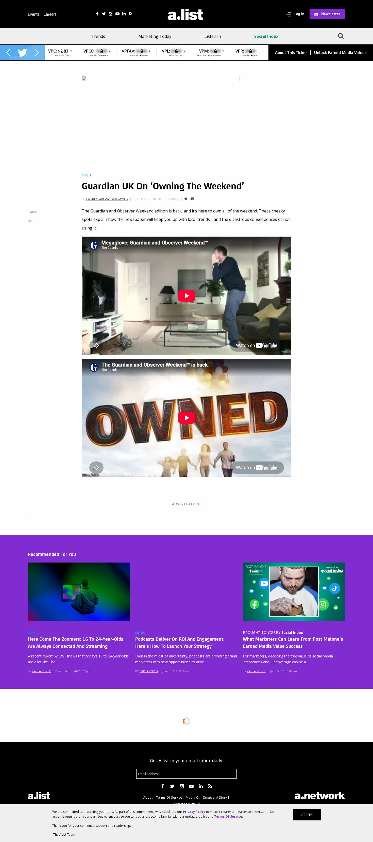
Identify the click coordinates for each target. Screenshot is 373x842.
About (147, 797)
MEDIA (33, 632)
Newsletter (330, 13)
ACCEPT (307, 815)
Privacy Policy (194, 812)
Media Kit (192, 797)
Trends (98, 36)
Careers (50, 14)
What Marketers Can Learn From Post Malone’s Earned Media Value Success (293, 642)
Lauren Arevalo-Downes (107, 199)
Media (86, 175)
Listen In (213, 36)
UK (30, 221)
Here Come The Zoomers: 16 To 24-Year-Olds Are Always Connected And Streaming (75, 642)
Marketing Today (154, 36)
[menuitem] (99, 36)
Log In (298, 13)
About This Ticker (291, 52)
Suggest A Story (215, 797)
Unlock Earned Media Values (340, 52)
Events (34, 14)
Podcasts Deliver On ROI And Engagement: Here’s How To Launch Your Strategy (180, 642)
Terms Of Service (169, 797)
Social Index (266, 36)
